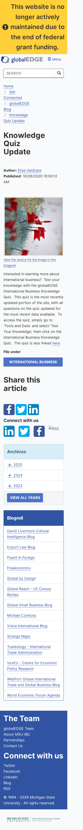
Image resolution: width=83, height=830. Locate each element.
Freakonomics (19, 568)
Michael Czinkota (21, 615)
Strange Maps (18, 636)
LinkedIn (10, 777)
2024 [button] (14, 475)
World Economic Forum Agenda (33, 695)
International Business (33, 362)
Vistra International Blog (27, 626)
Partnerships (14, 740)
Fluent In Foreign (21, 557)
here (56, 343)
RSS (7, 788)
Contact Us (13, 746)
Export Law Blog (21, 547)
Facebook (12, 771)
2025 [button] (14, 464)
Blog (7, 783)
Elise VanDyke (29, 170)
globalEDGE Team (19, 728)
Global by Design (21, 578)
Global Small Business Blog (29, 605)
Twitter (9, 765)
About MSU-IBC (17, 734)
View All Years (25, 497)
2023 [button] (14, 485)
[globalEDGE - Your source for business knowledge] (22, 59)
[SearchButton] (59, 73)
